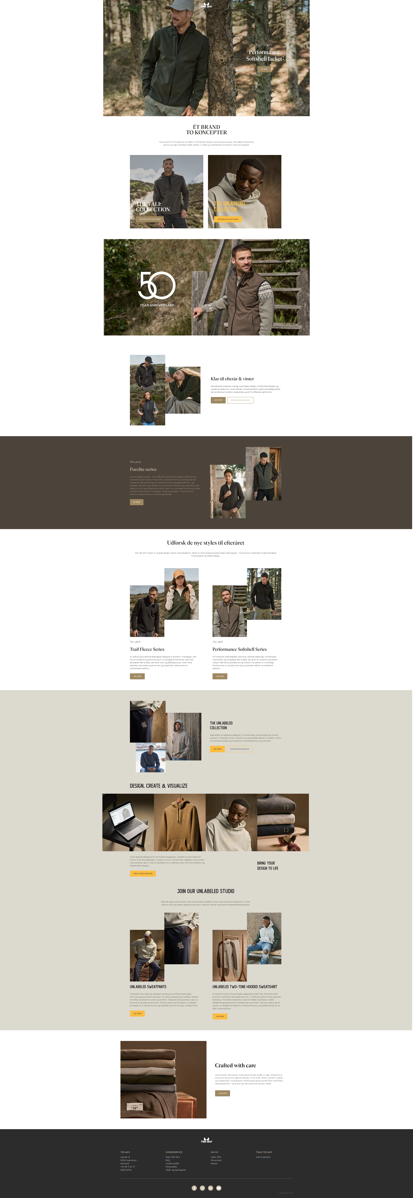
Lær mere (223, 1093)
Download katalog (240, 400)
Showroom (216, 1160)
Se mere (264, 69)
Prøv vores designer (143, 873)
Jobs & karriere (263, 1157)
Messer (214, 1164)
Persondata (171, 1167)
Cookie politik (172, 1164)
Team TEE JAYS (173, 1157)
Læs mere (218, 400)
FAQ (168, 1160)
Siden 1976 (216, 1157)
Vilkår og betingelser (176, 1170)
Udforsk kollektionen (149, 219)
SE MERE (136, 502)
